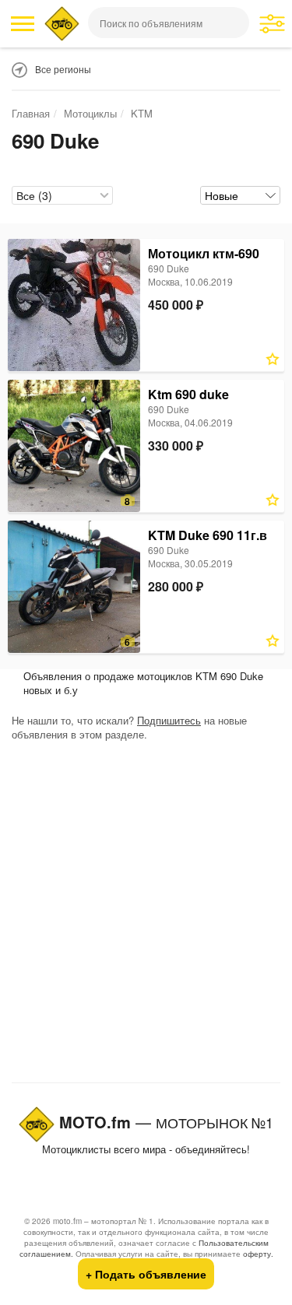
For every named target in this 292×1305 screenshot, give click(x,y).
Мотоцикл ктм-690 (203, 253)
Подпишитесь (169, 720)
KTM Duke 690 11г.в (207, 535)
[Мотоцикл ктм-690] (74, 305)
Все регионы (63, 68)
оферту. (258, 1253)
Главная (31, 113)
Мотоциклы (90, 113)
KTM (142, 113)
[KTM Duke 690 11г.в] (74, 587)
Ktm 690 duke (188, 394)
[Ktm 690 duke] (74, 446)
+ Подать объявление (146, 1274)
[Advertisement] (146, 915)
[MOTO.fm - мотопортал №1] (61, 23)
